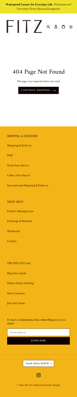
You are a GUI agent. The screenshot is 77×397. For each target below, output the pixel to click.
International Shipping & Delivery (27, 185)
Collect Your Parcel (18, 175)
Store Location (16, 293)
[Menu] (71, 26)
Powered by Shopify (50, 385)
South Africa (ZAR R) (37, 363)
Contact (11, 241)
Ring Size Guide (17, 273)
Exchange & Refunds (19, 221)
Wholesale (13, 231)
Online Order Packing (20, 283)
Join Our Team (16, 303)
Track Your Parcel (17, 165)
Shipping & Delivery (19, 145)
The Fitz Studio (32, 385)
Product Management (20, 211)
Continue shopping (35, 90)
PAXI (10, 155)
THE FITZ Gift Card (19, 263)
